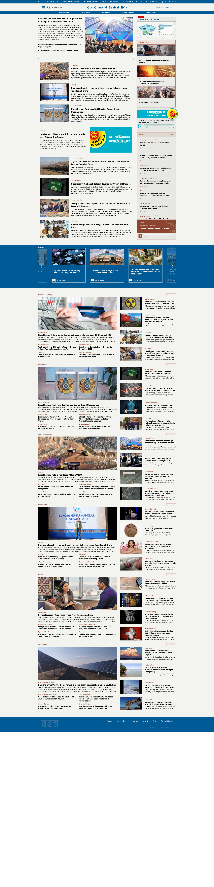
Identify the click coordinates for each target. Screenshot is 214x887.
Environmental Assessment (47, 694)
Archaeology (149, 526)
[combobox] (164, 7)
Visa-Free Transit (44, 484)
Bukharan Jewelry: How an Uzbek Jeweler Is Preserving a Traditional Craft (156, 156)
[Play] (140, 126)
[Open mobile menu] (43, 7)
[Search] (48, 7)
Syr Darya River (150, 665)
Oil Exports (148, 349)
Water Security (149, 648)
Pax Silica (75, 65)
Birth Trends (149, 558)
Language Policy (77, 180)
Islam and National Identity (88, 624)
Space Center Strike (151, 488)
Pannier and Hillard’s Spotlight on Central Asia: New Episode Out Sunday (62, 135)
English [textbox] (167, 7)
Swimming (82, 555)
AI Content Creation (151, 542)
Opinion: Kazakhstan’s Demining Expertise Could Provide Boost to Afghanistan (145, 271)
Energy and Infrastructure (148, 178)
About (109, 721)
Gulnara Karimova (150, 628)
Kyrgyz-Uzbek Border (45, 632)
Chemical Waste (84, 704)
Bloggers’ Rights (150, 579)
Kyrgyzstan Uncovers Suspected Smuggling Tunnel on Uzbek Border (57, 635)
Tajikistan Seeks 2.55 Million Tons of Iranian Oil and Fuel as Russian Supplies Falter (57, 348)
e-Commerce (42, 332)
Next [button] (173, 266)
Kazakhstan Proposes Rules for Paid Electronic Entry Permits (94, 427)
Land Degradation (85, 694)
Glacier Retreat (149, 683)
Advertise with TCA (149, 721)
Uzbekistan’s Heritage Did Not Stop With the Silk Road (106, 271)
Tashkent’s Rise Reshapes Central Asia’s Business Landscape (96, 355)
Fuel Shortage (149, 456)
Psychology (42, 612)
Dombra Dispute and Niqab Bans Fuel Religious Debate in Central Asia (95, 628)
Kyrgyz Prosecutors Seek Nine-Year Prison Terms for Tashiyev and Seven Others (56, 628)
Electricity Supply (85, 345)
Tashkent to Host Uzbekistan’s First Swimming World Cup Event (94, 558)
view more (170, 135)
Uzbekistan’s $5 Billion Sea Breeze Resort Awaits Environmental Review (56, 698)
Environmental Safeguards (47, 682)
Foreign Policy (144, 166)
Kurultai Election (77, 106)
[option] (107, 265)
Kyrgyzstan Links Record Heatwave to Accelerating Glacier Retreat (54, 707)
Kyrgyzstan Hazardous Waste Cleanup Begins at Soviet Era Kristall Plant (95, 707)
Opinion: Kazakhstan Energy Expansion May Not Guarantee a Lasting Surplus (155, 182)
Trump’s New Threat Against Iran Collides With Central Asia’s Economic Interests (97, 488)
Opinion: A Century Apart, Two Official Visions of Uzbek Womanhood (55, 565)
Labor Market (83, 492)
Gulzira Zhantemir (150, 509)
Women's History (44, 562)
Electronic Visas (84, 424)
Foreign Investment (85, 352)
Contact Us (134, 721)
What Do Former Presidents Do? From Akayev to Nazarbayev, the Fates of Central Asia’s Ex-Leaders (95, 419)
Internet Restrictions (151, 386)
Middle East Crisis (77, 200)
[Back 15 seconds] (144, 127)
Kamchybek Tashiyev (45, 624)
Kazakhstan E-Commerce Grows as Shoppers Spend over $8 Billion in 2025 (154, 194)
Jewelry (74, 85)
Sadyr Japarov (42, 414)
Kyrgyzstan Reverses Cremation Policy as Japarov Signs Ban (56, 427)
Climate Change (43, 704)
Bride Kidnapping (150, 612)
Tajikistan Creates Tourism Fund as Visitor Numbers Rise (56, 355)
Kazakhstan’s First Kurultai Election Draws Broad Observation (154, 207)
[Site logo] (107, 7)
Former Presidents (85, 414)
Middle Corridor (150, 315)
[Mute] (173, 127)
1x (169, 127)
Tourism (41, 352)
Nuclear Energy (145, 216)
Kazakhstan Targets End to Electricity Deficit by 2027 (95, 348)
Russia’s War (149, 472)
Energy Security (77, 158)
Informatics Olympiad (86, 562)
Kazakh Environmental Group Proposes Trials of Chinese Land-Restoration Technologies (96, 699)
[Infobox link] (86, 58)
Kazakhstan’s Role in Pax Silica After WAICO (93, 68)
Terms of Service (167, 721)
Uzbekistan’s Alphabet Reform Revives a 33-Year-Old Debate (101, 183)
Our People (120, 721)
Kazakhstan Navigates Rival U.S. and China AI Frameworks (56, 495)
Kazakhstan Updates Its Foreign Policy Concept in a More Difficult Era (155, 169)
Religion (81, 632)
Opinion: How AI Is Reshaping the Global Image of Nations (67, 271)
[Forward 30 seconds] (147, 127)
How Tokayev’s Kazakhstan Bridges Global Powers (58, 50)
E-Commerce (144, 191)
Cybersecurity (149, 596)
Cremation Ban (43, 424)
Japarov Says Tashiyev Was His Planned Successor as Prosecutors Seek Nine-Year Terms (56, 419)
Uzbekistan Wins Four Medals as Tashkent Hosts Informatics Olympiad (97, 565)
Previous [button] (41, 266)
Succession (148, 418)
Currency (75, 221)
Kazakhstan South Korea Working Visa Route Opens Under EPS (95, 495)
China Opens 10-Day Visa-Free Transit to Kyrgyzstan (55, 488)
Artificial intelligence (151, 403)
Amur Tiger (148, 699)
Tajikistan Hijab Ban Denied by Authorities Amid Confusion (97, 635)
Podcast (42, 131)
